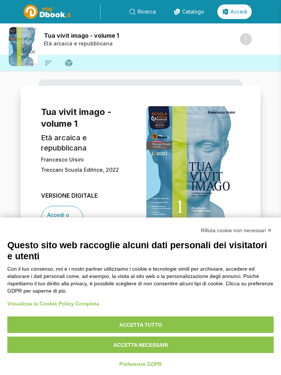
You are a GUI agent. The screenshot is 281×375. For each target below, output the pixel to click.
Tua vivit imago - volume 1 (81, 35)
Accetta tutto (140, 325)
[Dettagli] (246, 39)
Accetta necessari (140, 345)
